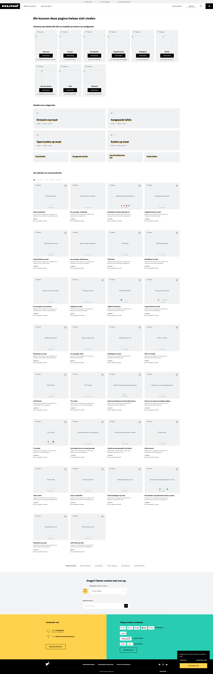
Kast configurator (99, 565)
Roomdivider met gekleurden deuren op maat (159, 495)
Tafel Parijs (111, 259)
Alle (34, 180)
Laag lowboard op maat (152, 306)
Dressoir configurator (112, 565)
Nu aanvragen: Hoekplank (78, 212)
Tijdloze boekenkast (114, 306)
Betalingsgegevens (159, 627)
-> (126, 606)
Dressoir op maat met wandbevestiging (157, 401)
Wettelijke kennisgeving (123, 664)
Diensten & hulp (128, 650)
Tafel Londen (37, 495)
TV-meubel (73, 401)
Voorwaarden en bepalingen (106, 664)
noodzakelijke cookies (201, 660)
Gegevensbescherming (89, 664)
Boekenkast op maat (40, 354)
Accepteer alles (193, 666)
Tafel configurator (125, 565)
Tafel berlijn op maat (77, 543)
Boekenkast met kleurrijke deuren (118, 212)
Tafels (46, 180)
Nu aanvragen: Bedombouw (79, 259)
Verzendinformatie (138, 643)
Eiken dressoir (149, 448)
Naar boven (163, 671)
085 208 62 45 (60, 630)
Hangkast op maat (76, 306)
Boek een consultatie (55, 646)
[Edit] (65, 185)
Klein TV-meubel (150, 354)
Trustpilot (123, 633)
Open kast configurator (85, 565)
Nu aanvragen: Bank (76, 354)
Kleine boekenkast (39, 212)
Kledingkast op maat (151, 259)
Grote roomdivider (76, 495)
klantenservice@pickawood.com (65, 636)
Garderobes (40, 180)
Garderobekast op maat (41, 259)
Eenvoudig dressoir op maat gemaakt (82, 448)
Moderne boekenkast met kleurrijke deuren (121, 401)
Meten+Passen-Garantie (138, 638)
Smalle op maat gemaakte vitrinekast (119, 448)
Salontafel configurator (139, 565)
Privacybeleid (183, 660)
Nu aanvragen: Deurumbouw (42, 306)
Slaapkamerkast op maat (153, 212)
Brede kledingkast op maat (116, 495)
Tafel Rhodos (37, 401)
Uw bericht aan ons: (88, 600)
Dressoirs (52, 180)
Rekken (59, 180)
